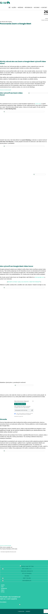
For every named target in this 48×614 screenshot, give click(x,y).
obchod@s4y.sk (26, 580)
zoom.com (38, 103)
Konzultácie (3, 602)
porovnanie (12, 551)
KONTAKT (28, 611)
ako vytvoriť (3, 551)
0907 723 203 (27, 578)
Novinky (43, 20)
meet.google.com (39, 277)
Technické (46, 20)
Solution (46, 18)
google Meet (7, 551)
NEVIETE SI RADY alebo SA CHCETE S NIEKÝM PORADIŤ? (24, 281)
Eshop (2, 591)
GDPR (2, 585)
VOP (2, 586)
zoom (15, 551)
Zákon (2, 590)
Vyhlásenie (4, 588)
